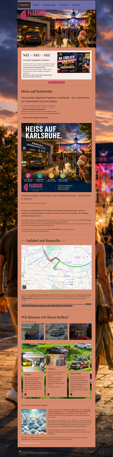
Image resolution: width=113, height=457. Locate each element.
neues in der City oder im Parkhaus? (39, 231)
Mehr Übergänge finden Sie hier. (59, 222)
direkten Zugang (65, 424)
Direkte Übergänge (32, 331)
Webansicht (91, 451)
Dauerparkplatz (57, 331)
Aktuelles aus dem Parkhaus (56, 82)
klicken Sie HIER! (42, 203)
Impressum (53, 453)
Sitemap (31, 451)
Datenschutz (22, 454)
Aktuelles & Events (80, 331)
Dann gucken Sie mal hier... (67, 229)
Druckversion (24, 451)
